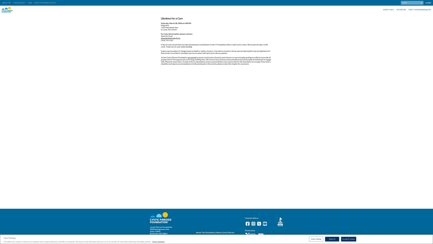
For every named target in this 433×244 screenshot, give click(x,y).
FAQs (30, 3)
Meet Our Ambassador (420, 9)
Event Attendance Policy (45, 3)
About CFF (6, 3)
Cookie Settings (316, 239)
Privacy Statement (158, 242)
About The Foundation (205, 232)
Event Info (388, 9)
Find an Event (19, 3)
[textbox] (412, 3)
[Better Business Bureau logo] (280, 226)
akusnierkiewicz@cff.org (170, 38)
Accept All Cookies (348, 239)
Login (428, 3)
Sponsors (401, 9)
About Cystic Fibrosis (225, 232)
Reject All (332, 239)
